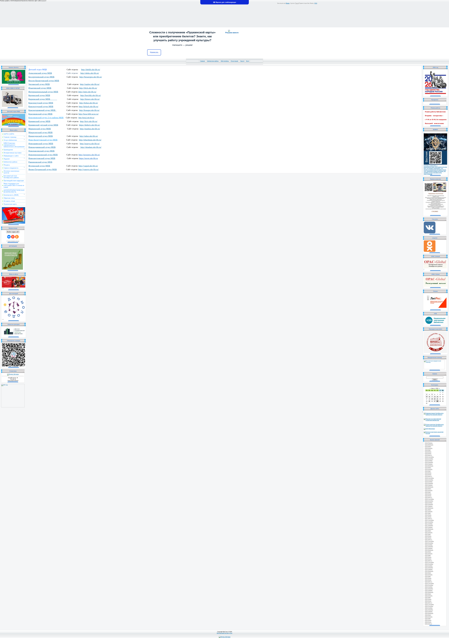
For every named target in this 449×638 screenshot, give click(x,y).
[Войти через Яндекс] (13, 236)
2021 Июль (428, 516)
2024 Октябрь (429, 585)
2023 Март (428, 551)
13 (434, 396)
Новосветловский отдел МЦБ (41, 158)
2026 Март (428, 615)
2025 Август (428, 602)
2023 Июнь (428, 557)
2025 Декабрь (429, 609)
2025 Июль (428, 601)
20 (434, 399)
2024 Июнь (428, 578)
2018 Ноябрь (429, 460)
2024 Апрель (428, 574)
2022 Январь (429, 527)
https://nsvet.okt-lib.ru (88, 158)
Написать (154, 52)
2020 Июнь (428, 494)
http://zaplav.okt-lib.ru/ (90, 84)
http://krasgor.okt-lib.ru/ (89, 110)
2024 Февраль (429, 571)
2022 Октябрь (429, 543)
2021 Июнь (428, 515)
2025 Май (428, 597)
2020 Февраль (429, 487)
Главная (202, 61)
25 (429, 401)
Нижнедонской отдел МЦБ (40, 136)
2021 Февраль (429, 508)
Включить (31, 0)
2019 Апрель (428, 469)
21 (437, 399)
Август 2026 (434, 388)
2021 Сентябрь (429, 520)
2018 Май (428, 450)
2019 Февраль (429, 465)
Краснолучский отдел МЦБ (40, 106)
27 (434, 401)
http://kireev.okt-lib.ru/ (90, 99)
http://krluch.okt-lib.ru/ (88, 106)
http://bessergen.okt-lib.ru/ (90, 77)
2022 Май (428, 534)
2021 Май (428, 513)
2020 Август (428, 497)
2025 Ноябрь (429, 608)
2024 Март (428, 573)
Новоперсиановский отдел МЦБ (43, 155)
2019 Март (428, 467)
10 (426, 396)
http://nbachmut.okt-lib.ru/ (90, 140)
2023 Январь (429, 548)
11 (429, 396)
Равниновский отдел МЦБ (40, 162)
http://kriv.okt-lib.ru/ (88, 121)
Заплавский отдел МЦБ (39, 84)
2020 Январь (429, 485)
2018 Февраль (429, 444)
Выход (242, 61)
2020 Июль (428, 495)
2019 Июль (428, 474)
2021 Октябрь (429, 522)
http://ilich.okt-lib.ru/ (88, 88)
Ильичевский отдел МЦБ (39, 88)
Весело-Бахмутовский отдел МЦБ (43, 80)
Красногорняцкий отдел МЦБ (42, 110)
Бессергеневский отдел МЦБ (41, 77)
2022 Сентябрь (429, 541)
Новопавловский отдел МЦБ (41, 151)
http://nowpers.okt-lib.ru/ (89, 155)
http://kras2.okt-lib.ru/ (86, 118)
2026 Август (428, 623)
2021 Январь (429, 506)
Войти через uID (13, 232)
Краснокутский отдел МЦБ (40, 103)
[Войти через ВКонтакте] (9, 236)
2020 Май (428, 492)
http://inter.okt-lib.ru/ (87, 92)
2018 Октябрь (429, 458)
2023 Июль (428, 558)
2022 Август (428, 539)
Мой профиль (225, 61)
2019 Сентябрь (429, 478)
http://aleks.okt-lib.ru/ (89, 73)
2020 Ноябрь (429, 502)
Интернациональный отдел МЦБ (43, 92)
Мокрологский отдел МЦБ (40, 132)
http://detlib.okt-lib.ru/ (90, 69)
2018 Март (428, 446)
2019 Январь (429, 464)
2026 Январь (429, 611)
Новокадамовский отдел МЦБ (42, 147)
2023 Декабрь (429, 567)
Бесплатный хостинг (223, 633)
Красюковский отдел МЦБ (40, 114)
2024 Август (428, 581)
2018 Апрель (428, 448)
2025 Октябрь (429, 606)
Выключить (24, 0)
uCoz (230, 633)
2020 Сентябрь (429, 499)
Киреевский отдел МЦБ (42, 99)
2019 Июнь (428, 472)
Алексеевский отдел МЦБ (40, 73)
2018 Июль (428, 453)
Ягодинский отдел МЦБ (39, 166)
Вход (247, 61)
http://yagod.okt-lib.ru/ (88, 166)
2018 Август (428, 455)
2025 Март (428, 594)
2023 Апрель (428, 553)
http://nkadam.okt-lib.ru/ (90, 147)
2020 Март (428, 488)
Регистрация (234, 61)
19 (432, 399)
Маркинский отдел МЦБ (39, 129)
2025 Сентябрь (429, 604)
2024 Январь (429, 569)
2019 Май (428, 471)
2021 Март (428, 509)
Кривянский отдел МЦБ (39, 121)
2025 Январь (429, 590)
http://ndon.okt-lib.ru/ (89, 136)
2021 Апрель (428, 511)
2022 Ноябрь (429, 544)
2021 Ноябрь (429, 523)
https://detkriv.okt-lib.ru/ (89, 125)
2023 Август (428, 560)
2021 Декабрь (429, 525)
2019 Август (428, 476)
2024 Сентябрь (429, 583)
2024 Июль (428, 580)
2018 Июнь (428, 451)
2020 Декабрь (429, 504)
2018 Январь (429, 443)
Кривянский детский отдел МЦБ (43, 125)
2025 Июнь (428, 599)
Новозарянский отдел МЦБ (40, 143)
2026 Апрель (428, 616)
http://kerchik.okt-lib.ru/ (90, 95)
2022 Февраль (429, 529)
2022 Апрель (428, 532)
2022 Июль (428, 537)
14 (437, 396)
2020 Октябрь (429, 501)
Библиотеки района (213, 61)
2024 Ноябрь (429, 587)
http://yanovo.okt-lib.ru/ (88, 169)
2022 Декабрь (429, 546)
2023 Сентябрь (429, 562)
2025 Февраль (429, 592)
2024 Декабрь (429, 588)
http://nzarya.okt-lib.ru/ (90, 143)
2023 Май (428, 555)
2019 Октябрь (429, 479)
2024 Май (428, 576)
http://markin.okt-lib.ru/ (90, 129)
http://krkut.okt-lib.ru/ (88, 103)
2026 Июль (428, 622)
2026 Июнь (428, 620)
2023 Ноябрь (429, 565)
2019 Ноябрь (429, 481)
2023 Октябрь (429, 564)
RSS (316, 3)
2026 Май (428, 618)
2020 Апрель (428, 490)
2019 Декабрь (429, 483)
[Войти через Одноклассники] (17, 236)
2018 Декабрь (429, 462)
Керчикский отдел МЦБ (39, 95)
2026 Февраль (429, 613)
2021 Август (428, 518)
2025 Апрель (428, 595)
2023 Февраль (429, 550)
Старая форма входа (13, 241)
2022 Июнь (428, 536)
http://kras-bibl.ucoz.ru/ (89, 114)
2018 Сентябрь (429, 457)
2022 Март (428, 530)
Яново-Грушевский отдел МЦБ (42, 169)
